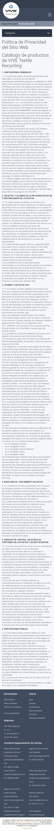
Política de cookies (27, 24)
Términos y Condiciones (12, 707)
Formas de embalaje (11, 713)
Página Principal (9, 24)
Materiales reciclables (37, 718)
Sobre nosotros (9, 700)
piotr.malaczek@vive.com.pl (39, 756)
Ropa (31, 700)
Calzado (32, 703)
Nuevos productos (35, 711)
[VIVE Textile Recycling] (11, 10)
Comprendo (27, 828)
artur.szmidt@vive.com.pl (38, 800)
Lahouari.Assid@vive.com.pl (14, 774)
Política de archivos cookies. (27, 821)
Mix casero (33, 714)
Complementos (34, 707)
